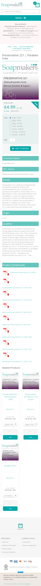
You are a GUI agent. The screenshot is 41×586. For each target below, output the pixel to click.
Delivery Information (9, 545)
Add (10, 437)
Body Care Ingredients (26, 46)
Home (9, 46)
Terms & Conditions (8, 552)
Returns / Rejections (29, 545)
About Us (5, 542)
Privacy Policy (6, 549)
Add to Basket (22, 148)
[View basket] (37, 5)
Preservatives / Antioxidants (21, 48)
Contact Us (26, 542)
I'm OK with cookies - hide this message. (16, 584)
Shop (15, 46)
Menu (18, 17)
